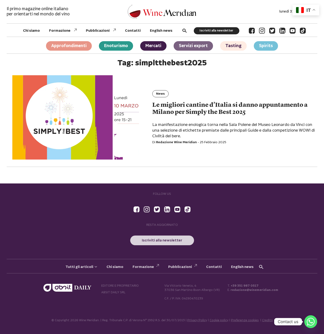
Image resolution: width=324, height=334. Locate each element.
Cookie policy (219, 320)
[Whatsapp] (310, 321)
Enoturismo (116, 46)
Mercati (153, 46)
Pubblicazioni (98, 30)
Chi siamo (31, 30)
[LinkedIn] (282, 31)
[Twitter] (272, 31)
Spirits (266, 46)
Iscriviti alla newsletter (216, 30)
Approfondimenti (69, 46)
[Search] (184, 31)
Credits (267, 320)
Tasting (233, 46)
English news (161, 30)
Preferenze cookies (245, 320)
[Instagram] (262, 31)
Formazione (59, 30)
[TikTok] (303, 31)
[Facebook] (252, 31)
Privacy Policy (197, 320)
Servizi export (193, 46)
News (160, 93)
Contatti (133, 30)
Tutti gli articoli (79, 267)
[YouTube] (293, 31)
